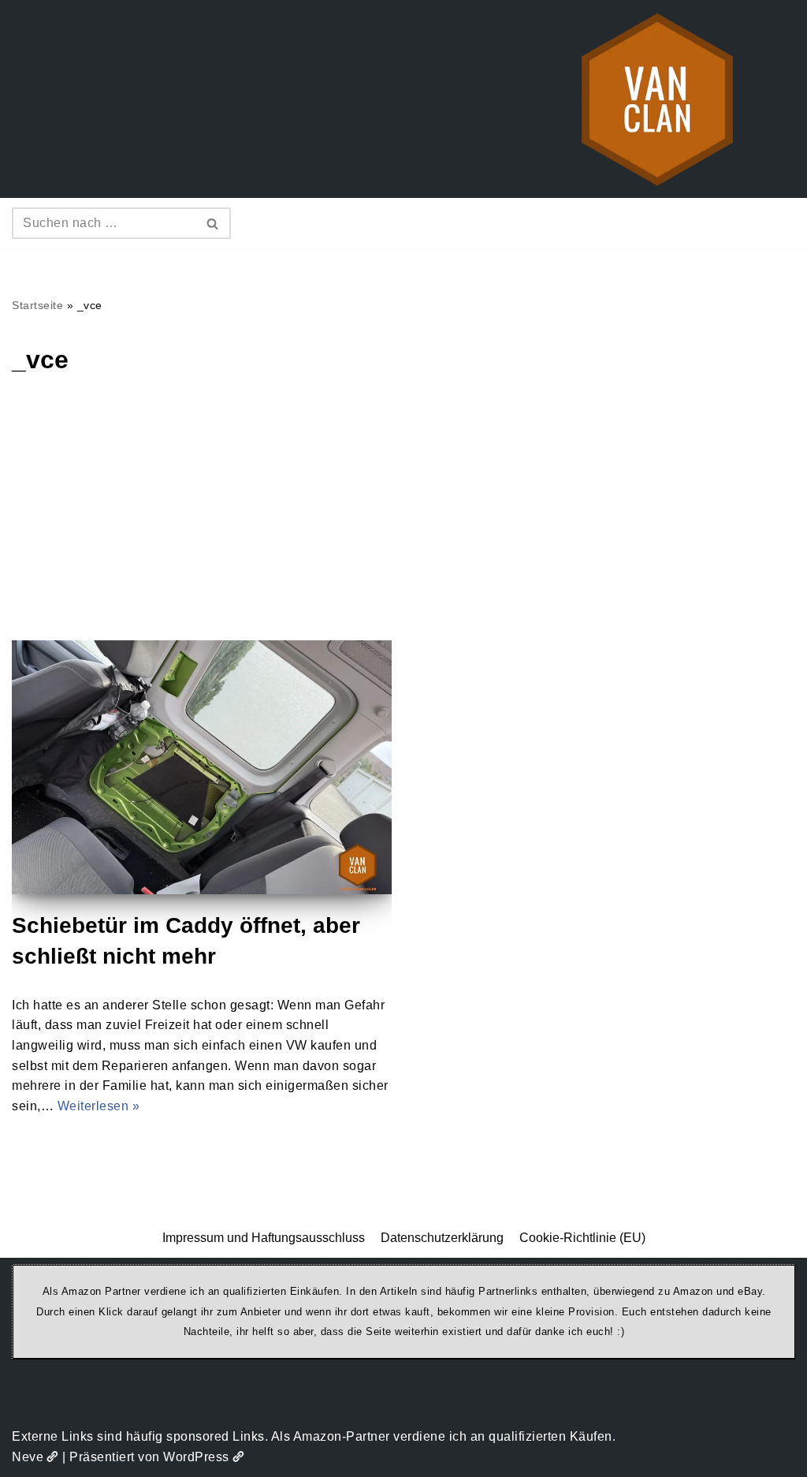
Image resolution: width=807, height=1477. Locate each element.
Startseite (37, 305)
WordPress (196, 1457)
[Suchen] (213, 223)
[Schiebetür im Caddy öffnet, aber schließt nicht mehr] (202, 766)
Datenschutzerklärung (442, 1237)
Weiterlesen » (99, 1106)
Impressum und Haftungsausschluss (263, 1237)
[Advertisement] (403, 522)
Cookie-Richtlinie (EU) (582, 1237)
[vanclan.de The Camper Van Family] (657, 99)
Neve (27, 1457)
